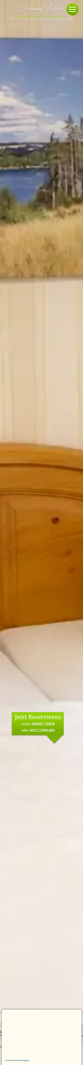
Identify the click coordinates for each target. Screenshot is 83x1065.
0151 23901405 (42, 730)
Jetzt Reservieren (38, 717)
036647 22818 (43, 723)
